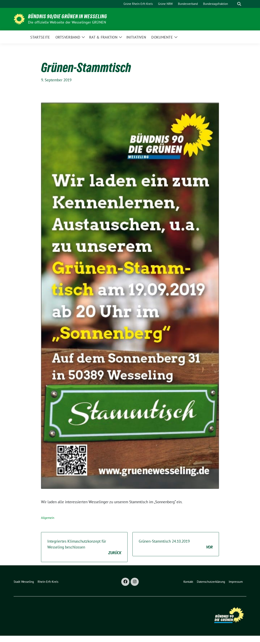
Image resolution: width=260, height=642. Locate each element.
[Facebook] (125, 582)
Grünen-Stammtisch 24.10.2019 (176, 544)
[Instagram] (135, 582)
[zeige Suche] (239, 4)
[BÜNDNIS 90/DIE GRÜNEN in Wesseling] (19, 18)
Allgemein (47, 518)
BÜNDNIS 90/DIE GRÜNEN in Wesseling (67, 16)
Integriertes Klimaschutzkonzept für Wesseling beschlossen (84, 547)
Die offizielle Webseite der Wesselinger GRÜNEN (67, 22)
